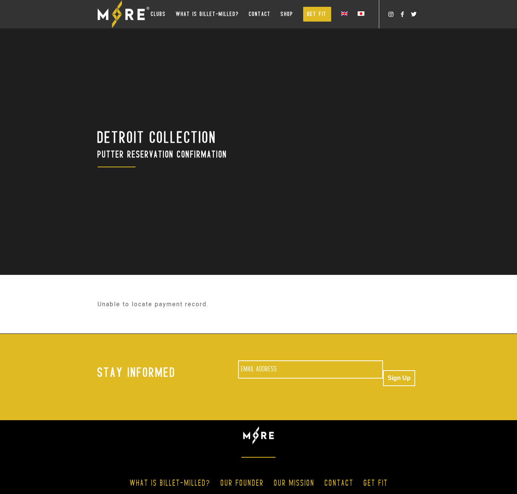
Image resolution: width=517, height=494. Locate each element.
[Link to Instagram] (391, 14)
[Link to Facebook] (402, 14)
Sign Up (399, 378)
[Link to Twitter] (413, 14)
